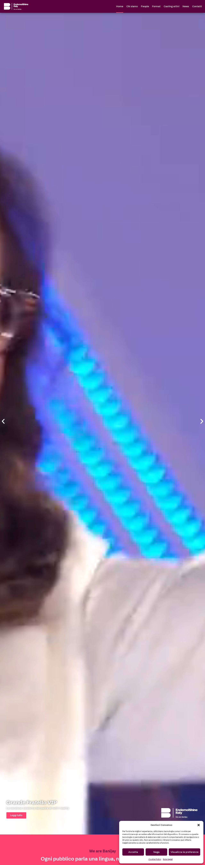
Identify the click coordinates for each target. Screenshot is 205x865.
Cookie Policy (154, 859)
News (186, 6)
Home (119, 6)
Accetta (133, 851)
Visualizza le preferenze (184, 851)
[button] (198, 825)
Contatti (197, 6)
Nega (156, 851)
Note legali (168, 859)
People (145, 6)
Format (156, 6)
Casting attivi (171, 6)
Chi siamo (132, 6)
